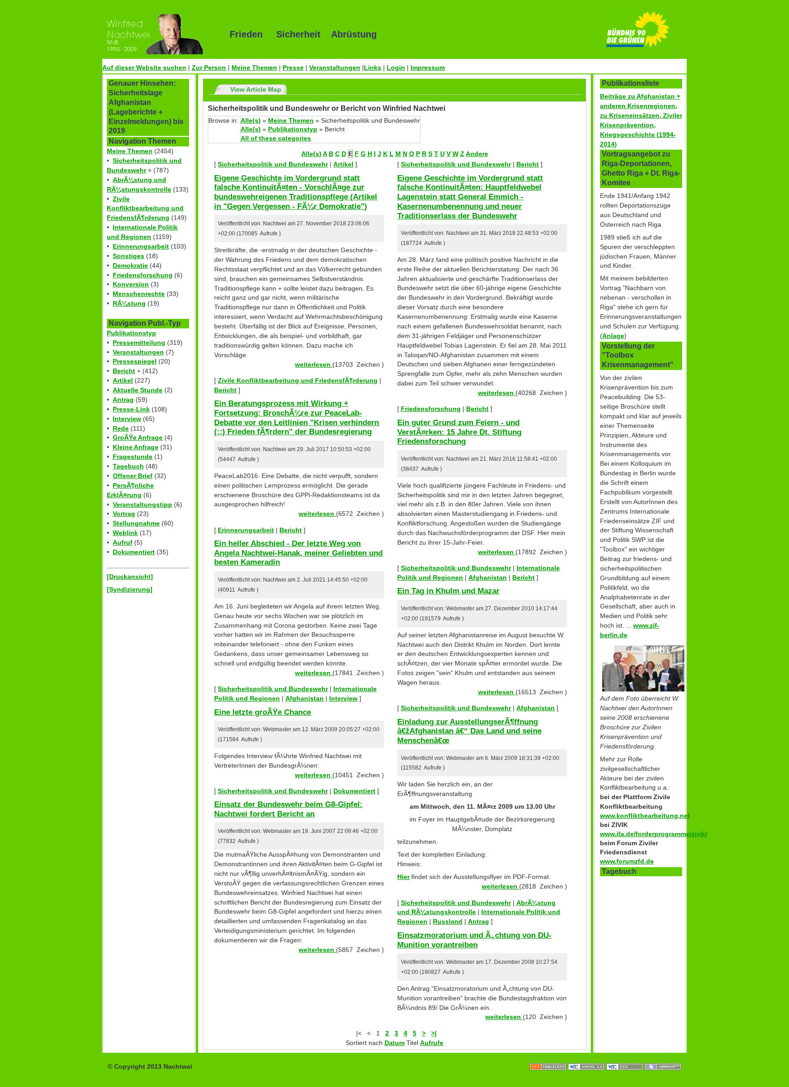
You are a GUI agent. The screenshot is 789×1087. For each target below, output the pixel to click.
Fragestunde (133, 456)
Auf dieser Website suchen (144, 67)
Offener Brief (133, 475)
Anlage (613, 335)
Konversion (131, 284)
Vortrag (124, 513)
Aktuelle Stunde (138, 390)
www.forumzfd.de (627, 861)
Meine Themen (254, 67)
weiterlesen (313, 364)
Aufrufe (431, 1042)
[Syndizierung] (130, 589)
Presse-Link (131, 409)
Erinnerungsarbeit (141, 246)
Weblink (125, 532)
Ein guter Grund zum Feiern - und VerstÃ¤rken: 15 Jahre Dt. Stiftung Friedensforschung (459, 432)
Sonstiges (128, 256)
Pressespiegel (135, 361)
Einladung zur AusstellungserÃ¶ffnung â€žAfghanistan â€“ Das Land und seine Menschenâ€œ (469, 731)
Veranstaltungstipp (142, 504)
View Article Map (255, 89)
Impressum (427, 67)
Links (372, 67)
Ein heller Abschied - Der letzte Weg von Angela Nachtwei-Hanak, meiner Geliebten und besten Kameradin (298, 553)
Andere (477, 153)
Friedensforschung (143, 275)
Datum (394, 1042)
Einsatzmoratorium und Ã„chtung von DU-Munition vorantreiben (474, 940)
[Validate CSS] (625, 1057)
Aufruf (122, 542)
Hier (403, 876)
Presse (293, 67)
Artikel (123, 380)
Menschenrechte (139, 293)
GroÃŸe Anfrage (138, 437)
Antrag (123, 399)
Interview (127, 418)
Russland (448, 921)
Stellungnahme (136, 523)
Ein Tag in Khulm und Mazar (448, 590)
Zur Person (209, 67)
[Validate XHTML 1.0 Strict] (587, 1057)
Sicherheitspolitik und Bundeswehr (273, 164)
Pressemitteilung (139, 342)
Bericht (124, 370)
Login (396, 67)
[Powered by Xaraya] (663, 1057)
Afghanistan (304, 698)
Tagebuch (128, 466)
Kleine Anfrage (135, 447)
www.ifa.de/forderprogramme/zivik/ (653, 833)
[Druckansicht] (130, 576)
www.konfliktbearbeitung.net (645, 815)
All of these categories (276, 138)
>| (434, 1033)
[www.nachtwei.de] (159, 34)
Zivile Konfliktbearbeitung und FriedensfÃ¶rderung (145, 208)
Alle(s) (251, 120)
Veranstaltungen (334, 67)
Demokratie (130, 265)
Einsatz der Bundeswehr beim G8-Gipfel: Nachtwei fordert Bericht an (288, 809)
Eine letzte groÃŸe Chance (262, 712)
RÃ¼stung (129, 303)
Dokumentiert (134, 552)
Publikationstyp (131, 333)
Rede (121, 428)
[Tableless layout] (549, 1057)
